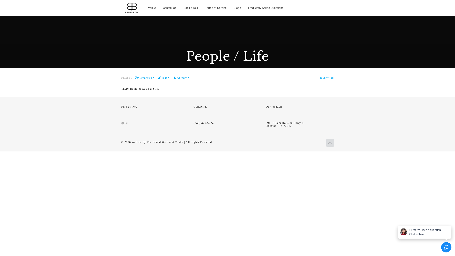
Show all (328, 77)
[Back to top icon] (330, 143)
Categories (145, 77)
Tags (164, 77)
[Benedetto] (132, 8)
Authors (182, 77)
